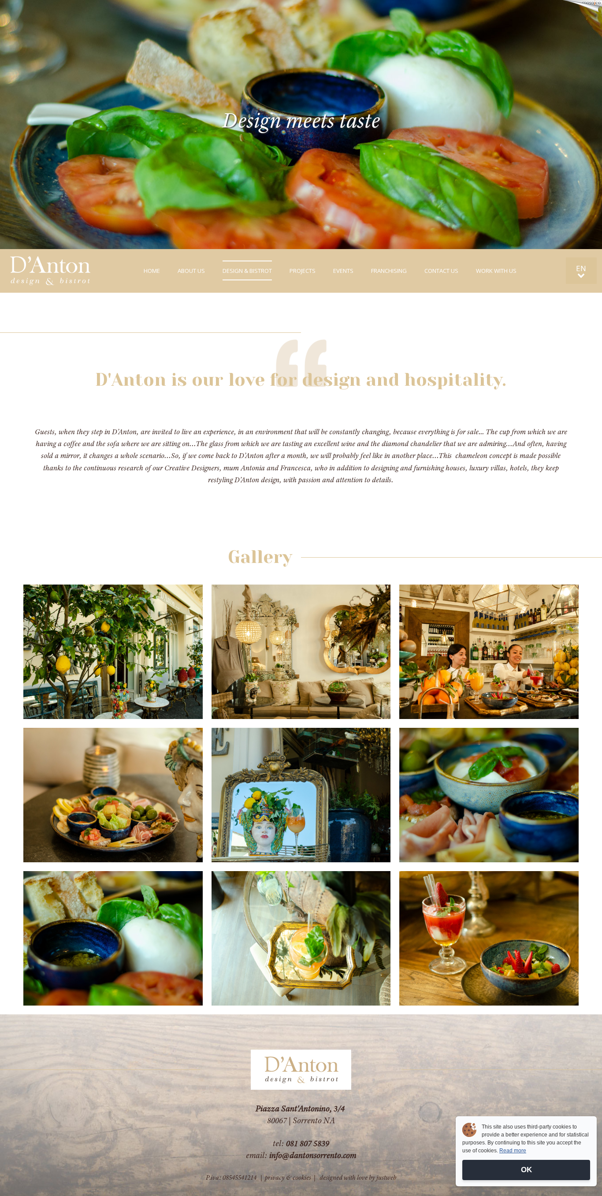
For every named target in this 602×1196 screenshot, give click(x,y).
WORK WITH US (496, 271)
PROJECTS (303, 271)
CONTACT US (441, 271)
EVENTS (343, 271)
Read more (512, 1151)
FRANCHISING (389, 271)
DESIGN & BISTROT (247, 271)
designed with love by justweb (358, 1177)
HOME (152, 271)
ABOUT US (191, 271)
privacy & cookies (288, 1177)
